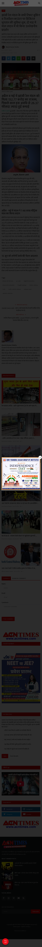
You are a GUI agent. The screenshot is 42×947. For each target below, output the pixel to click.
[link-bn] (21, 473)
